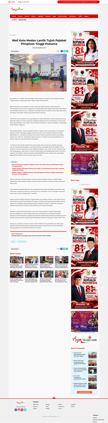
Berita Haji (22, 20)
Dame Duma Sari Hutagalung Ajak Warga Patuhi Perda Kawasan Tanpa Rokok (80, 362)
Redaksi (95, 417)
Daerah (20, 16)
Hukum (27, 16)
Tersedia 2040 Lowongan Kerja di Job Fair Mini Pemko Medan (31, 235)
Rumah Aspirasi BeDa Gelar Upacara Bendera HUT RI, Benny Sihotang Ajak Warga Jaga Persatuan (80, 369)
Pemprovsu (72, 16)
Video (15, 20)
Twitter (26, 412)
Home (13, 2)
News (54, 16)
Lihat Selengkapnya (84, 392)
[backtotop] (54, 398)
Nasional (48, 16)
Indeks (14, 16)
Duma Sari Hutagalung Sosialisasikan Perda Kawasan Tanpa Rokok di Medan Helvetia (80, 377)
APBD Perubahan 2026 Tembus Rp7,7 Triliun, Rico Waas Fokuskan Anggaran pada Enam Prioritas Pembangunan (80, 385)
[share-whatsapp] (67, 51)
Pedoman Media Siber (98, 419)
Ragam (86, 16)
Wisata (47, 408)
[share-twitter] (64, 51)
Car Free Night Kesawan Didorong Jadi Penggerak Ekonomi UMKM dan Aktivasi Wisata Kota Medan (79, 2)
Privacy (95, 421)
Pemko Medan (62, 16)
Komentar (15, 51)
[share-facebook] (62, 51)
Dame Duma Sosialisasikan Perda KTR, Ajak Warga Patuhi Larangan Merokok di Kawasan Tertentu (79, 354)
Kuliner (33, 16)
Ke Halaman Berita (84, 184)
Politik (80, 16)
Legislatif (40, 16)
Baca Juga (75, 180)
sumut (60, 408)
